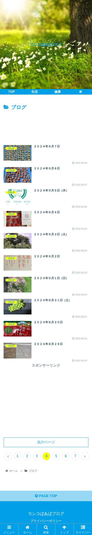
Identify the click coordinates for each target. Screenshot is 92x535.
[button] (83, 421)
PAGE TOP (47, 496)
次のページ (46, 442)
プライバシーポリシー (46, 521)
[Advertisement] (46, 125)
